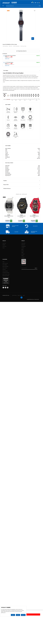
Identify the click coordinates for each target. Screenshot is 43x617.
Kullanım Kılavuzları (5, 263)
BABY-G (23, 249)
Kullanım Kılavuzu (7, 188)
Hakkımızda (4, 243)
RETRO (22, 255)
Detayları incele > (7, 58)
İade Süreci (4, 269)
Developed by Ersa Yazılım (6, 295)
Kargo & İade (6, 184)
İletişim (24, 295)
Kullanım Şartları (20, 295)
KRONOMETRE (24, 246)
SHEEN (22, 252)
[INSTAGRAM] (3, 287)
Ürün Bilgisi (5, 70)
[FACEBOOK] (5, 287)
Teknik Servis (4, 246)
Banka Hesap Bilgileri (5, 266)
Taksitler (5, 180)
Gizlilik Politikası (14, 295)
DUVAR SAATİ (23, 243)
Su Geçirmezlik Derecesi (6, 272)
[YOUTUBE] (7, 287)
